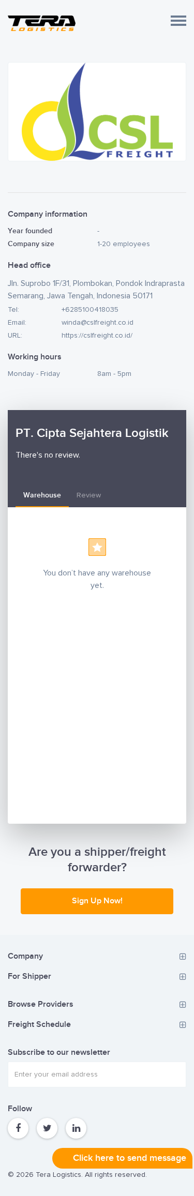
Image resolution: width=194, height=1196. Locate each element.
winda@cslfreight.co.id (97, 322)
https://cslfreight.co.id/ (97, 335)
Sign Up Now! (97, 901)
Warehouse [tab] (42, 495)
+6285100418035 (90, 309)
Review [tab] (89, 495)
